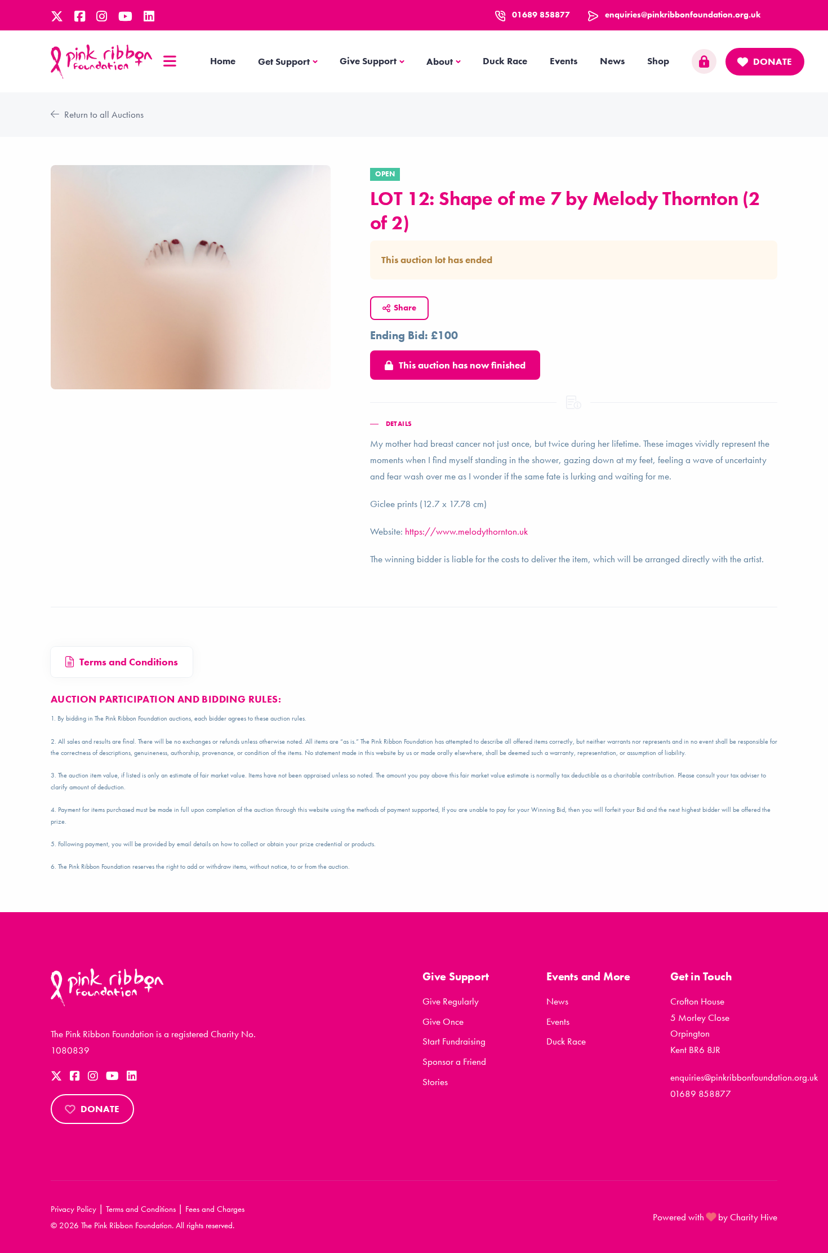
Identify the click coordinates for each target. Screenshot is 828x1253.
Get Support (284, 61)
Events (563, 61)
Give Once (443, 1021)
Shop (658, 61)
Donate (772, 61)
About (439, 61)
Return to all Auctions (103, 114)
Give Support (368, 61)
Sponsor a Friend (454, 1061)
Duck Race (505, 61)
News (612, 61)
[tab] (122, 662)
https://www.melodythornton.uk (466, 531)
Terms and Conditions (141, 1209)
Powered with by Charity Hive (715, 1217)
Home (222, 61)
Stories (435, 1082)
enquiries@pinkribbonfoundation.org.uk (682, 14)
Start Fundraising (454, 1041)
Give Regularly (450, 1001)
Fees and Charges (214, 1209)
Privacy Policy (73, 1209)
